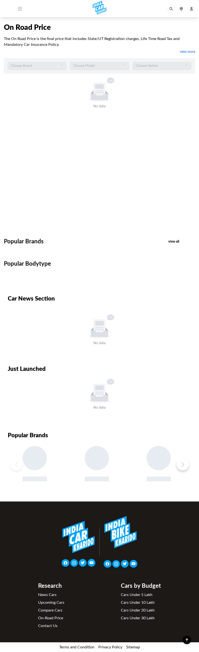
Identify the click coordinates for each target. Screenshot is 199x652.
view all (173, 241)
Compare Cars (50, 610)
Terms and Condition (76, 647)
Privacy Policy (110, 647)
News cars (47, 595)
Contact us (48, 626)
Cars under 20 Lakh (138, 610)
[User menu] (191, 8)
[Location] (181, 8)
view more (187, 52)
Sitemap (133, 647)
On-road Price (50, 618)
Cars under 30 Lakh (138, 618)
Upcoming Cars (51, 602)
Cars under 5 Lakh (136, 595)
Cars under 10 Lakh (138, 602)
